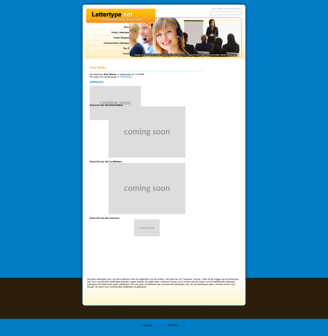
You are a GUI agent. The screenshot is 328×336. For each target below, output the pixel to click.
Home (215, 9)
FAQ (232, 9)
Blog (220, 9)
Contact (226, 9)
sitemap (183, 325)
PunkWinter (126, 77)
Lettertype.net (160, 325)
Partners (239, 9)
